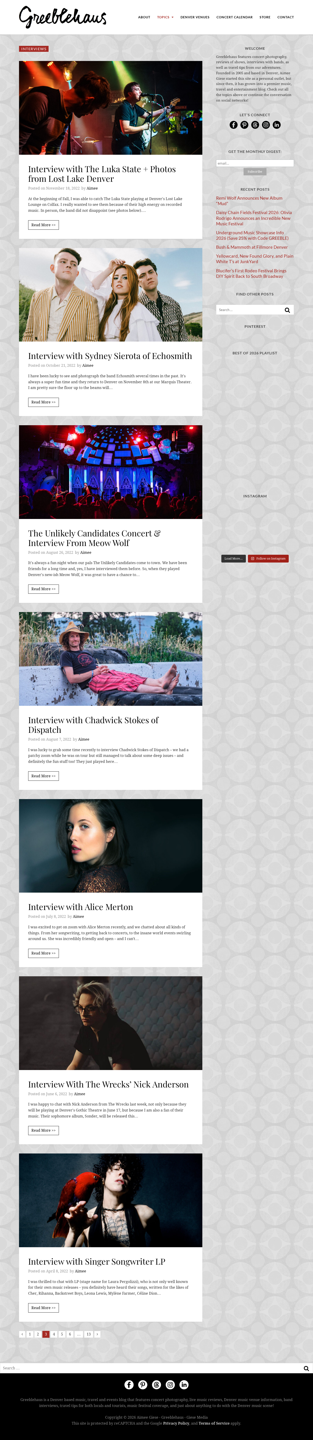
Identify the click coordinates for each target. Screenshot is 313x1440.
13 (89, 1334)
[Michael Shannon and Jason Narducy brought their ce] (228, 528)
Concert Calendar (235, 17)
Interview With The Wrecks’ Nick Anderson (108, 1084)
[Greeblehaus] (62, 17)
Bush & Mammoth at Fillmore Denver (252, 247)
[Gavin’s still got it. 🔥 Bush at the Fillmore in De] (282, 528)
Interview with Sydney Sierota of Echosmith (110, 355)
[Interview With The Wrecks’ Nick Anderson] (110, 1023)
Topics (163, 17)
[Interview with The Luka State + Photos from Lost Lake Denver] (110, 108)
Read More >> (43, 225)
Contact (285, 17)
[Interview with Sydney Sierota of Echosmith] (110, 295)
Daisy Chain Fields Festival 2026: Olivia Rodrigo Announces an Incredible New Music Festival (254, 218)
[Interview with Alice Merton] (110, 846)
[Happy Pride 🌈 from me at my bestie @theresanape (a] (282, 544)
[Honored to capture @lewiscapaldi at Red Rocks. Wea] (255, 544)
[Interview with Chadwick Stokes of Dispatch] (110, 659)
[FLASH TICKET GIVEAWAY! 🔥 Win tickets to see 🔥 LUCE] (255, 528)
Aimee (92, 188)
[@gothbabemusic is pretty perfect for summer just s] (228, 511)
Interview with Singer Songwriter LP (96, 1261)
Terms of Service (214, 1423)
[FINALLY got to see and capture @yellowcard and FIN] (228, 544)
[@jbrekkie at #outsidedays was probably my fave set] (282, 511)
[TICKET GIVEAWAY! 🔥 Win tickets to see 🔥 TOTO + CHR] (255, 511)
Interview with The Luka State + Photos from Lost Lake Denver (102, 173)
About (144, 17)
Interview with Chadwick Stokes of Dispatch (93, 724)
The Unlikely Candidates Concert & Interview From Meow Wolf (94, 537)
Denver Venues (195, 17)
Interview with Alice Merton (80, 906)
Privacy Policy (176, 1423)
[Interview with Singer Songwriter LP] (110, 1200)
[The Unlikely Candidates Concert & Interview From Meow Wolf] (110, 472)
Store (265, 17)
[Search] (287, 310)
